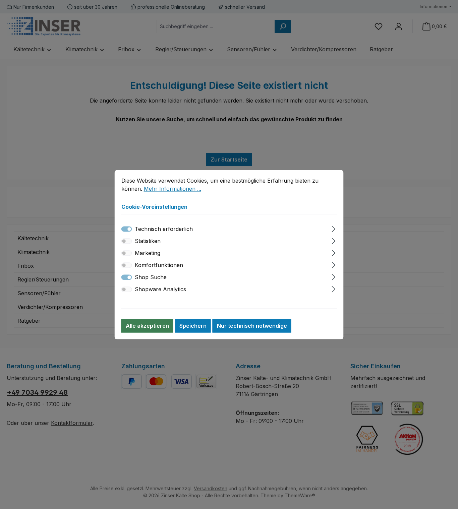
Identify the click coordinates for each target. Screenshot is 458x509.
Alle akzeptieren (147, 325)
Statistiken (148, 241)
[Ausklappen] (333, 228)
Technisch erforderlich (164, 229)
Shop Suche (151, 277)
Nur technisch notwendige (252, 325)
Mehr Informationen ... (172, 188)
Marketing (147, 253)
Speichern (193, 325)
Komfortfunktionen (159, 265)
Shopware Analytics (160, 289)
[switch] (126, 241)
